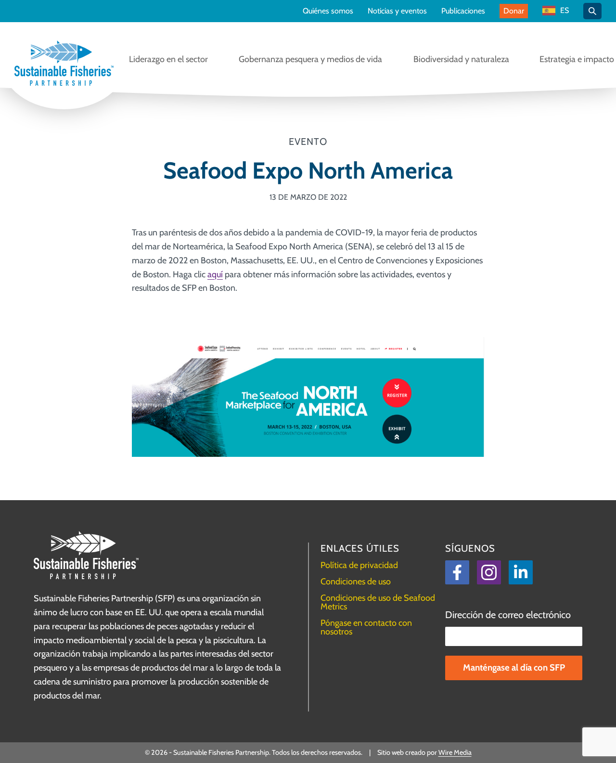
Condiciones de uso (356, 581)
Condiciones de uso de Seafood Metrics (378, 602)
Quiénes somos (328, 11)
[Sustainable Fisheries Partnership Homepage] (64, 64)
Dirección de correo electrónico (508, 615)
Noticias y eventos (397, 11)
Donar (513, 10)
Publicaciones (463, 11)
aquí (215, 274)
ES (564, 11)
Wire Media (455, 752)
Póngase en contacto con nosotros (366, 627)
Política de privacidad (359, 565)
